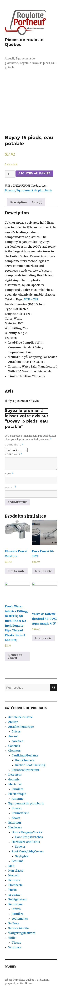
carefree (17, 741)
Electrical (15, 784)
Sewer (16, 818)
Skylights (21, 856)
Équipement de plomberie (34, 190)
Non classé (15, 870)
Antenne (17, 798)
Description (18, 202)
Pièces (16, 731)
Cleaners (14, 750)
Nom (9, 473)
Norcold (13, 875)
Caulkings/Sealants (25, 755)
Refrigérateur (17, 899)
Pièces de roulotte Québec (19, 979)
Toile (12, 937)
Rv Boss (13, 923)
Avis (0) (37, 202)
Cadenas (14, 746)
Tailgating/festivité (21, 933)
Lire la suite (16, 571)
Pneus (12, 889)
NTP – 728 (31, 299)
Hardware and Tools (26, 842)
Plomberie (15, 885)
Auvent (13, 736)
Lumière (17, 789)
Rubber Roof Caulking (30, 765)
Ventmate (14, 947)
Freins (16, 909)
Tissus (16, 942)
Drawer (20, 846)
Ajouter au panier (34, 173)
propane (14, 894)
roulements (20, 918)
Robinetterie (20, 813)
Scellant (17, 861)
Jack (11, 865)
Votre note (14, 444)
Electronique (17, 794)
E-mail (10, 487)
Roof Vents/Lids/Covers (28, 851)
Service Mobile (18, 928)
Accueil (9, 58)
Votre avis (13, 454)
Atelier (13, 722)
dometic (14, 779)
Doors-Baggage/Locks (27, 832)
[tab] (18, 202)
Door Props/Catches (29, 837)
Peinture (14, 880)
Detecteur (15, 774)
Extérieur (14, 822)
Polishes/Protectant (25, 770)
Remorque (15, 904)
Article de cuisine (20, 717)
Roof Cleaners (25, 760)
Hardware (15, 827)
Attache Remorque (21, 726)
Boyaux (24, 63)
